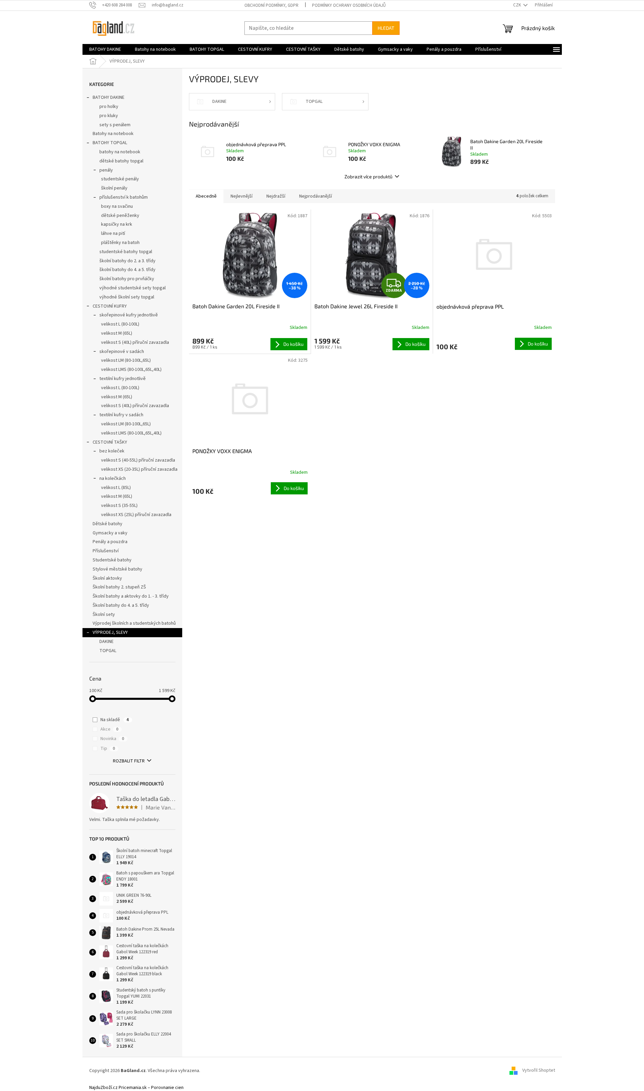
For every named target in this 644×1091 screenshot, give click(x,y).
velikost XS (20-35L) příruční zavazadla (139, 469)
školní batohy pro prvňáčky (126, 278)
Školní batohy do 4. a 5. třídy (121, 605)
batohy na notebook (119, 152)
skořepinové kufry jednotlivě (128, 315)
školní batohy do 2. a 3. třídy (127, 261)
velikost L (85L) (116, 487)
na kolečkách (112, 478)
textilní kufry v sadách (121, 414)
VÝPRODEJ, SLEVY (110, 632)
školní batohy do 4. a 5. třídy (127, 269)
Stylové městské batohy (117, 569)
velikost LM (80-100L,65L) (126, 360)
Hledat (386, 28)
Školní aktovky (107, 578)
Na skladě (114, 719)
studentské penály (120, 179)
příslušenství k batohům (123, 197)
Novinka (112, 738)
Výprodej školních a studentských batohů (134, 623)
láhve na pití (113, 233)
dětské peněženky (120, 215)
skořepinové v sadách (121, 351)
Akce (109, 729)
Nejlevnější (242, 196)
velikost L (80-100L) (120, 324)
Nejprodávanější (315, 196)
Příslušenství (106, 551)
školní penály (114, 188)
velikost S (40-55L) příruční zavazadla (138, 460)
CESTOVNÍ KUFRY (110, 306)
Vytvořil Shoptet (538, 1070)
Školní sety (104, 614)
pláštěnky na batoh (120, 242)
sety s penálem (114, 124)
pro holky (108, 106)
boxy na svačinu (117, 206)
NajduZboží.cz (103, 1087)
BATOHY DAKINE (108, 97)
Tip (107, 748)
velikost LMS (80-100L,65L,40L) (131, 369)
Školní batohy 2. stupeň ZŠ (119, 587)
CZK (517, 5)
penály (106, 170)
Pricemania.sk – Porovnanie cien (151, 1087)
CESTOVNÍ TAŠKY (110, 442)
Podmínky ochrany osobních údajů (349, 5)
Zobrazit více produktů (368, 176)
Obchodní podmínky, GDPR (271, 5)
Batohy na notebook (113, 133)
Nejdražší (275, 196)
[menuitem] (105, 49)
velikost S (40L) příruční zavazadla (135, 342)
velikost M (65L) (116, 333)
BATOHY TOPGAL (110, 142)
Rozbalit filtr (129, 761)
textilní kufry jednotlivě (122, 378)
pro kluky (108, 115)
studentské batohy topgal (125, 251)
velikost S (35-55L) (119, 505)
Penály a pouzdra (110, 541)
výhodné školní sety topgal (126, 297)
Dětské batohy (107, 523)
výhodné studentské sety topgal (132, 288)
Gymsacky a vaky (110, 533)
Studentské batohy (112, 560)
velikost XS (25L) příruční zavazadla (136, 514)
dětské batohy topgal (121, 161)
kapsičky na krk (116, 224)
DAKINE (106, 641)
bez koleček (111, 451)
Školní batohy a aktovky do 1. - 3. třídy (131, 596)
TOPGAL (107, 650)
